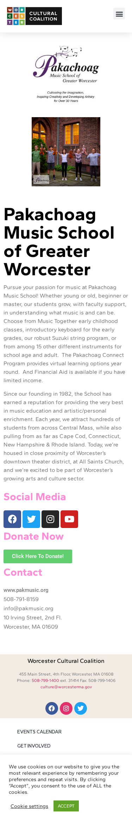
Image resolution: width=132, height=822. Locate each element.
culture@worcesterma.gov (66, 686)
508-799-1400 (45, 680)
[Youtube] (69, 519)
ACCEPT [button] (66, 806)
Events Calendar (39, 732)
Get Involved (34, 746)
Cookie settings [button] (29, 806)
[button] (119, 13)
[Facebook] (12, 519)
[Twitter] (31, 519)
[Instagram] (50, 519)
